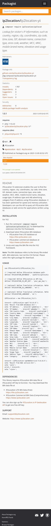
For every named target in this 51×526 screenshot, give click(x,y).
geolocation (10, 149)
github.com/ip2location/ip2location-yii (18, 73)
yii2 (19, 149)
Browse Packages (8, 525)
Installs (5, 87)
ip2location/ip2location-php (16, 126)
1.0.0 (5, 164)
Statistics (5, 522)
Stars (4, 94)
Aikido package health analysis (15, 108)
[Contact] (36, 515)
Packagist (9, 3)
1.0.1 (5, 161)
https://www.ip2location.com (21, 242)
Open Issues (7, 97)
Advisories (6, 105)
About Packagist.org (9, 514)
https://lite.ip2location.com (20, 237)
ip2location (27, 149)
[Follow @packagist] (42, 515)
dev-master (8, 157)
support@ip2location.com (18, 414)
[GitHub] (47, 515)
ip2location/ (11, 20)
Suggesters (7, 92)
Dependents (7, 89)
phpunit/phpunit (12, 134)
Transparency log (9, 78)
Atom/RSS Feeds (7, 517)
